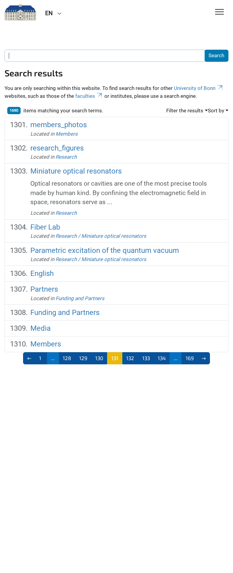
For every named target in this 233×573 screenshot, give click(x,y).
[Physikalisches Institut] (20, 13)
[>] (204, 358)
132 (130, 358)
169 (190, 358)
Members (67, 134)
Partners (44, 289)
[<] (29, 358)
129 (83, 358)
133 (146, 358)
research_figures (57, 148)
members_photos (58, 125)
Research (66, 157)
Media (40, 328)
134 (162, 358)
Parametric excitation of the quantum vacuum (104, 250)
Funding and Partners (80, 298)
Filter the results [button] (184, 111)
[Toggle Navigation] (219, 12)
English (42, 273)
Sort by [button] (216, 111)
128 (67, 358)
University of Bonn (194, 88)
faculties (85, 96)
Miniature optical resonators (76, 171)
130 (99, 358)
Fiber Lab (45, 227)
